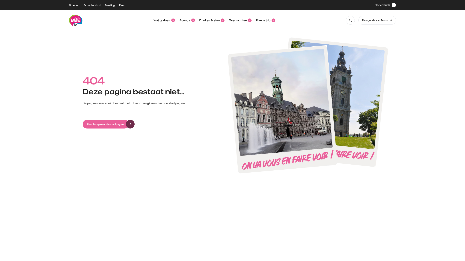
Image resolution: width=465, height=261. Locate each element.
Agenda (184, 20)
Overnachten (238, 20)
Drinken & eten (209, 20)
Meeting (110, 5)
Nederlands (382, 5)
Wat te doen (161, 20)
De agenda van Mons (375, 20)
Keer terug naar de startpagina (105, 124)
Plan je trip (263, 20)
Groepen (74, 5)
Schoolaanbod (92, 5)
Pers (122, 5)
